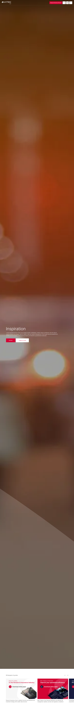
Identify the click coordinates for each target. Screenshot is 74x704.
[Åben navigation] (70, 2)
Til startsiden (6, 3)
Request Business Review (55, 2)
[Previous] (65, 675)
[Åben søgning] (64, 2)
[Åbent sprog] (67, 2)
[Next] (67, 675)
